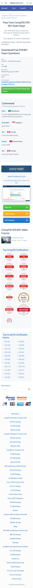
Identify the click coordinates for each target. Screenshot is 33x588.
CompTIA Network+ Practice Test (15, 434)
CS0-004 (21, 363)
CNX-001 (7, 374)
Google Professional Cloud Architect (15, 547)
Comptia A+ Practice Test (15, 450)
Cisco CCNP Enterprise (15, 498)
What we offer (15, 446)
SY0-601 (18, 13)
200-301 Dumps (15, 438)
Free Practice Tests (15, 494)
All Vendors (15, 414)
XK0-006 (21, 356)
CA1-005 (7, 370)
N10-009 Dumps (15, 502)
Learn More (9, 214)
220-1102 (22, 366)
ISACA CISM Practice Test (15, 563)
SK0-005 (7, 363)
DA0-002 (21, 359)
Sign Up (8, 207)
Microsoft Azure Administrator (15, 466)
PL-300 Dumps (15, 506)
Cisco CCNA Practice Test (15, 482)
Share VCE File (15, 462)
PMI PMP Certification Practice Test (15, 530)
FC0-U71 (21, 370)
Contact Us (15, 559)
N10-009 (7, 345)
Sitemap (15, 543)
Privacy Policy (16, 579)
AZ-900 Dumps (15, 518)
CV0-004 (7, 359)
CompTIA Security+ (18, 238)
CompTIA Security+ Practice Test (15, 418)
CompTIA (23, 8)
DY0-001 (21, 374)
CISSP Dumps (15, 567)
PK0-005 (7, 356)
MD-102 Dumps (15, 534)
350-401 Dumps (15, 522)
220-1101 (8, 366)
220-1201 (8, 349)
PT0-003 (21, 349)
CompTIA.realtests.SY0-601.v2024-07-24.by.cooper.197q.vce (16, 83)
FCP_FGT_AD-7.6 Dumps (15, 571)
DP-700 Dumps (15, 458)
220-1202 (8, 352)
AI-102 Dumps (15, 490)
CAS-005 (21, 345)
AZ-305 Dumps (15, 474)
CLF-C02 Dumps (15, 551)
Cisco (13, 8)
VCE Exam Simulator (14, 181)
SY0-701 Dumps (15, 422)
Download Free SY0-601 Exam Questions (16, 90)
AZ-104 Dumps (15, 426)
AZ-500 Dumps (15, 555)
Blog (15, 526)
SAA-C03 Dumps (15, 442)
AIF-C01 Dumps (15, 486)
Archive (15, 510)
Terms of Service (15, 575)
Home (3, 13)
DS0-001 (21, 377)
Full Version (10, 220)
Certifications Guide (15, 478)
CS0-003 (21, 342)
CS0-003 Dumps (15, 539)
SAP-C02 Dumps (15, 470)
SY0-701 (7, 342)
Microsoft (4, 8)
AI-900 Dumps (15, 454)
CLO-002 (7, 377)
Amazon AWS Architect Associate (15, 514)
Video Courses (15, 430)
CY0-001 (21, 352)
